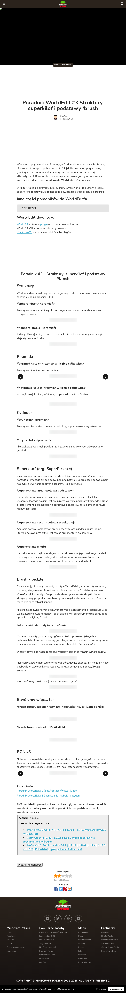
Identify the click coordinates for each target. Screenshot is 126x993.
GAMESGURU (107, 943)
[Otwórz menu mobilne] (4, 4)
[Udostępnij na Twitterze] (61, 889)
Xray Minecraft (45, 943)
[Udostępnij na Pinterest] (65, 889)
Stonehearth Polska (109, 939)
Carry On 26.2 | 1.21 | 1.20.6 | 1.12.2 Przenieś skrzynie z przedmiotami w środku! (59, 839)
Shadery (81, 943)
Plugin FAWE (24, 232)
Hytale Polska (107, 936)
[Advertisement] (59, 83)
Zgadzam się (116, 989)
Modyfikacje (83, 932)
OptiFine (43, 962)
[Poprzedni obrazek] (20, 377)
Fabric (80, 951)
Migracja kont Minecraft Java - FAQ (54, 932)
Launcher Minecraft (47, 954)
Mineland (105, 932)
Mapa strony (12, 951)
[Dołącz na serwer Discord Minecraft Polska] (122, 4)
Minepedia (82, 958)
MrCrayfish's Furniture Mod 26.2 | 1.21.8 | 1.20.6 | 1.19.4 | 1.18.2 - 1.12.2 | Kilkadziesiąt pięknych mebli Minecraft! (64, 847)
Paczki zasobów (85, 939)
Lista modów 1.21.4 (48, 936)
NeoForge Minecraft (47, 947)
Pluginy (81, 947)
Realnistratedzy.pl (108, 951)
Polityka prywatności (15, 947)
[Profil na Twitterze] (58, 918)
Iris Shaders (44, 958)
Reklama (10, 939)
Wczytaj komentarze (30, 864)
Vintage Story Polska (110, 947)
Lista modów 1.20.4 (48, 939)
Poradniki (82, 954)
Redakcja (11, 936)
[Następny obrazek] (105, 377)
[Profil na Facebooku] (47, 918)
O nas (9, 932)
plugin (44, 224)
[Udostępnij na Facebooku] (56, 889)
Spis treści (29, 208)
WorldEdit (23, 224)
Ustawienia (101, 989)
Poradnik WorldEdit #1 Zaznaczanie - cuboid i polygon (48, 795)
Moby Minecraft (85, 962)
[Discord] (78, 918)
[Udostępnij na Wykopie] (70, 889)
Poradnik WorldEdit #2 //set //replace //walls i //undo (47, 790)
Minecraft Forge (46, 951)
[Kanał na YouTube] (68, 918)
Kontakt (10, 943)
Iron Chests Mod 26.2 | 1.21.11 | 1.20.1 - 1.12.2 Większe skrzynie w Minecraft (64, 832)
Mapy (80, 936)
